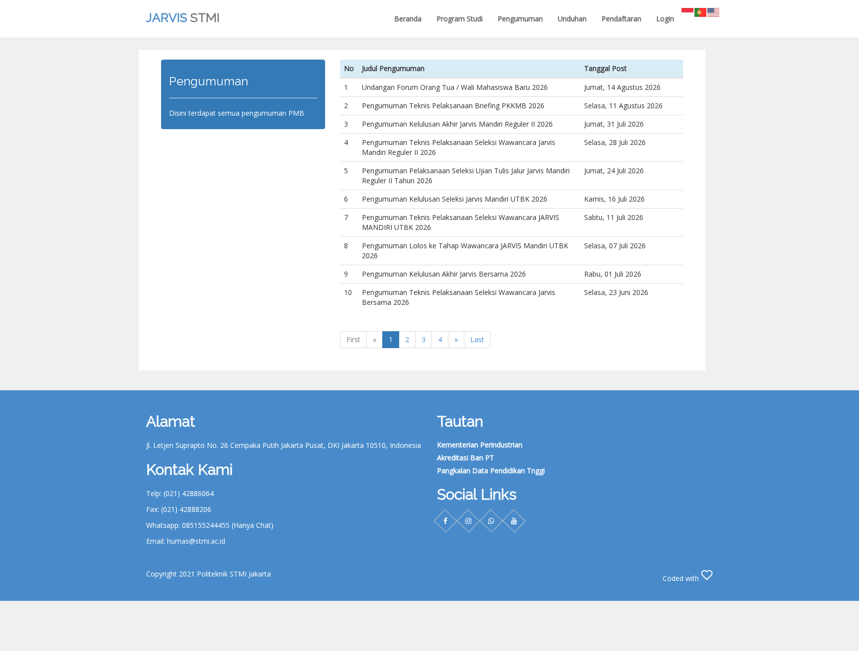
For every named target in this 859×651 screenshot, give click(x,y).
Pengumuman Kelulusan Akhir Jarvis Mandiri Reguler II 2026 (457, 124)
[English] (713, 11)
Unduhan (572, 18)
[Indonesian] (688, 11)
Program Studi (459, 18)
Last (477, 339)
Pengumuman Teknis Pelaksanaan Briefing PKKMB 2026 (453, 105)
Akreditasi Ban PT (465, 457)
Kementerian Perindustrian (479, 444)
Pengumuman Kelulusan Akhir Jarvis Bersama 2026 (444, 274)
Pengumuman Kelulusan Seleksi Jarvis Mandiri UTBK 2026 (454, 199)
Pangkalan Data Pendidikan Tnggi (491, 470)
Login (665, 18)
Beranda (408, 18)
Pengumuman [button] (520, 18)
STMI (183, 17)
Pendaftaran (621, 18)
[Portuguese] (700, 11)
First (353, 339)
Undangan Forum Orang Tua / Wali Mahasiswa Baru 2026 (455, 87)
